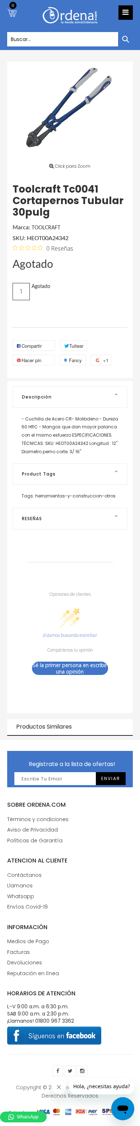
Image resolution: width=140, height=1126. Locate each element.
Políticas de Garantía (34, 840)
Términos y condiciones (38, 819)
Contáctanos (24, 875)
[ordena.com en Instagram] (82, 1071)
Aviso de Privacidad (32, 829)
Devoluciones (24, 962)
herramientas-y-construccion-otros (75, 496)
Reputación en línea (33, 973)
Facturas (18, 952)
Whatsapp (20, 896)
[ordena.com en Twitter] (70, 1071)
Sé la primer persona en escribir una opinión (70, 668)
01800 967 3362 (54, 1020)
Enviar (110, 778)
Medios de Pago (28, 941)
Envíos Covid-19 (27, 906)
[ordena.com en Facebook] (57, 1071)
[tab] (70, 397)
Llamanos (20, 885)
